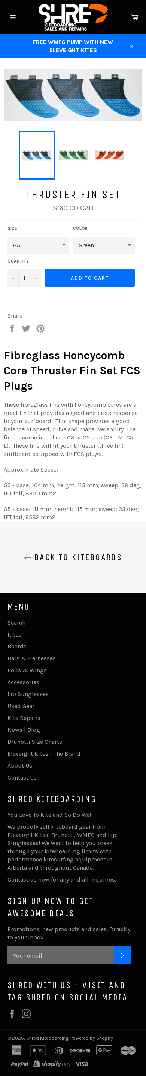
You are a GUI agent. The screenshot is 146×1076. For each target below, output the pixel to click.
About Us (19, 765)
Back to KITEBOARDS (76, 557)
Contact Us (22, 777)
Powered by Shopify (91, 1038)
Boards (17, 646)
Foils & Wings (27, 670)
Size (12, 228)
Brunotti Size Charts (34, 741)
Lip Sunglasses (28, 694)
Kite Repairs (23, 717)
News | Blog (23, 729)
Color (80, 228)
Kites (14, 634)
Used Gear (20, 706)
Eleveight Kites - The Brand (43, 753)
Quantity (18, 261)
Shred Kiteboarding (47, 1038)
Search (16, 622)
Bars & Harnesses (31, 658)
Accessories (23, 682)
